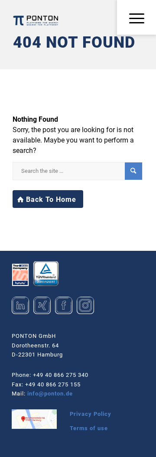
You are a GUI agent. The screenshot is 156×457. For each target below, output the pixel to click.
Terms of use (89, 428)
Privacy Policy (90, 414)
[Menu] (134, 19)
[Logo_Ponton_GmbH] (35, 21)
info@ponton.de (50, 393)
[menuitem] (134, 19)
